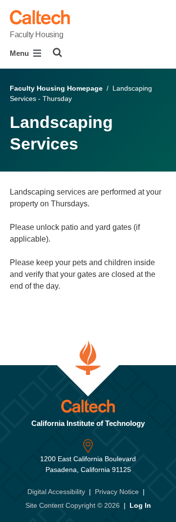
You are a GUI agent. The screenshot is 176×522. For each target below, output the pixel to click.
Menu (20, 53)
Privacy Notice (117, 492)
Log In (140, 505)
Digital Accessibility (56, 492)
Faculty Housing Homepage (56, 88)
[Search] (57, 52)
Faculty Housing (36, 34)
